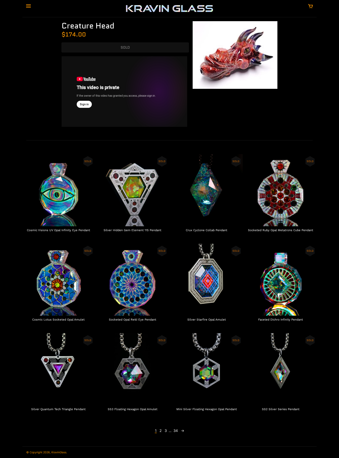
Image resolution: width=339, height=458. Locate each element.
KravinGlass (58, 452)
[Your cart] (310, 6)
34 (175, 431)
